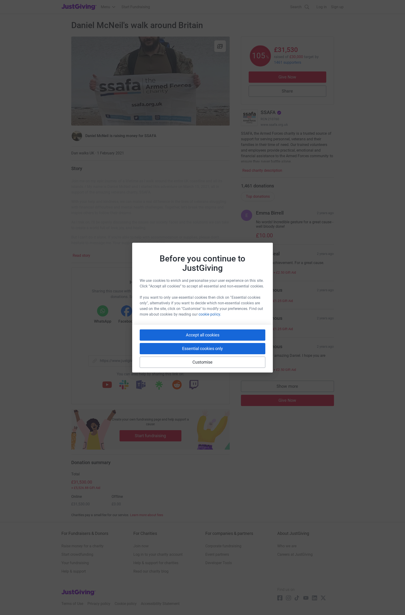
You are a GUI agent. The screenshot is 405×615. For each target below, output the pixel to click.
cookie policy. (210, 314)
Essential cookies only (202, 348)
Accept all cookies (202, 334)
